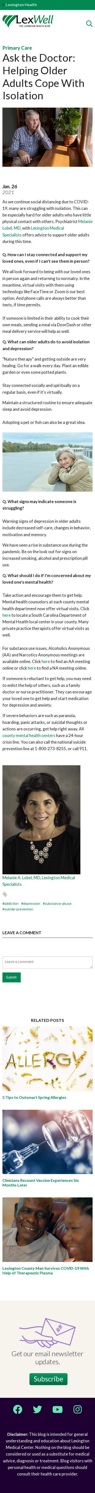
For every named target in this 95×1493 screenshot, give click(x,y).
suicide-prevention (18, 909)
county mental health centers (28, 735)
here (6, 615)
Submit (11, 977)
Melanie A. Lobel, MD (21, 877)
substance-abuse (58, 903)
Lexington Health (21, 4)
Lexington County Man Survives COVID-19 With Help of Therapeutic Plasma (45, 1270)
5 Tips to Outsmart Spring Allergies (34, 1097)
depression (31, 903)
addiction (11, 903)
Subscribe (48, 1379)
